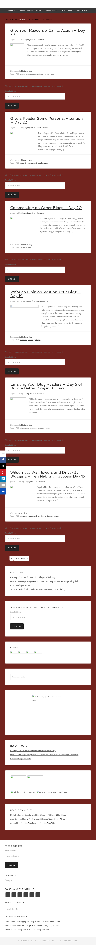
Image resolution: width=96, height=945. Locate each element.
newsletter (39, 74)
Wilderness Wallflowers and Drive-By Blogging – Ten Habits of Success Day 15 (47, 474)
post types (47, 74)
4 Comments (40, 213)
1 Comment (40, 39)
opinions (30, 340)
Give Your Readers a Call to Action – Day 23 (47, 32)
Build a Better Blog (25, 71)
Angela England (48, 4)
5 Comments (39, 393)
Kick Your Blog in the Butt (20, 585)
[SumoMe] (3, 491)
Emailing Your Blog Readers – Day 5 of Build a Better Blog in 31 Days (46, 386)
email (48, 428)
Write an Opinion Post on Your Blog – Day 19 (45, 294)
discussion (49, 516)
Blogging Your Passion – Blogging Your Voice (38, 823)
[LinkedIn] (3, 479)
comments (31, 74)
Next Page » (22, 558)
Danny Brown (41, 516)
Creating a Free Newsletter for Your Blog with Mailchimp (33, 577)
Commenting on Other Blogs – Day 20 (46, 207)
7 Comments (40, 481)
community (41, 428)
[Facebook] (3, 460)
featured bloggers (42, 163)
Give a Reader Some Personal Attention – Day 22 (46, 120)
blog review (24, 163)
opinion (56, 516)
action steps (23, 74)
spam (29, 247)
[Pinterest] (3, 472)
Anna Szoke (14, 819)
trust (52, 74)
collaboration (24, 428)
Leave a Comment (42, 127)
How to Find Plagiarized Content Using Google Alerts (43, 819)
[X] (3, 466)
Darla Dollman (16, 815)
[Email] (3, 485)
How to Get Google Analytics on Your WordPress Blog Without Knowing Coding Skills (44, 581)
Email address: (10, 91)
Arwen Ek (14, 823)
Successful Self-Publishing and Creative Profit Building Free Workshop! (38, 589)
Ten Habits (22, 513)
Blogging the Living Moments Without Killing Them (45, 815)
